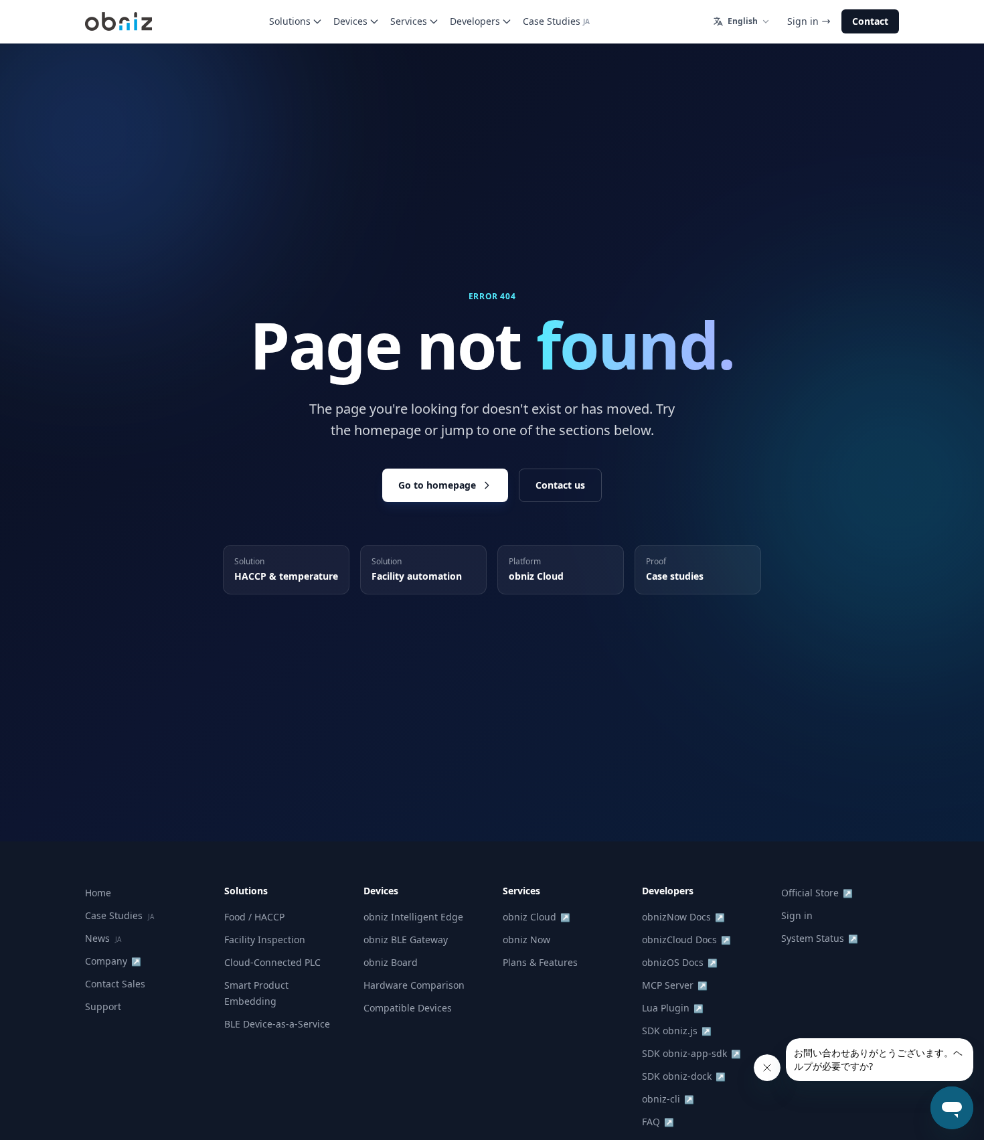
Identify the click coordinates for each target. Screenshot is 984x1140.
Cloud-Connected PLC (272, 962)
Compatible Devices (407, 1007)
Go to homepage (437, 485)
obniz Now (526, 939)
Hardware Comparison (414, 985)
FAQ (658, 1121)
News (103, 938)
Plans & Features (540, 962)
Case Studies (556, 21)
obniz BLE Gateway (405, 939)
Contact (870, 21)
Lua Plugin (673, 1007)
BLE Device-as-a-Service (277, 1023)
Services (408, 21)
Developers (475, 21)
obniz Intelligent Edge (413, 916)
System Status (819, 938)
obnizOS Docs (680, 962)
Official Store (817, 892)
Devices (350, 21)
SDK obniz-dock (684, 1076)
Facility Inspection (264, 939)
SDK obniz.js (677, 1030)
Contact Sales (115, 983)
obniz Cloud (536, 916)
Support (103, 1006)
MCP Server (675, 985)
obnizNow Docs (683, 916)
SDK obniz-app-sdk (691, 1053)
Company (113, 961)
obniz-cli (668, 1098)
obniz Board (390, 962)
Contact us (560, 485)
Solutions (290, 21)
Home (98, 892)
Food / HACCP (254, 916)
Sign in (803, 21)
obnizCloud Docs (686, 939)
